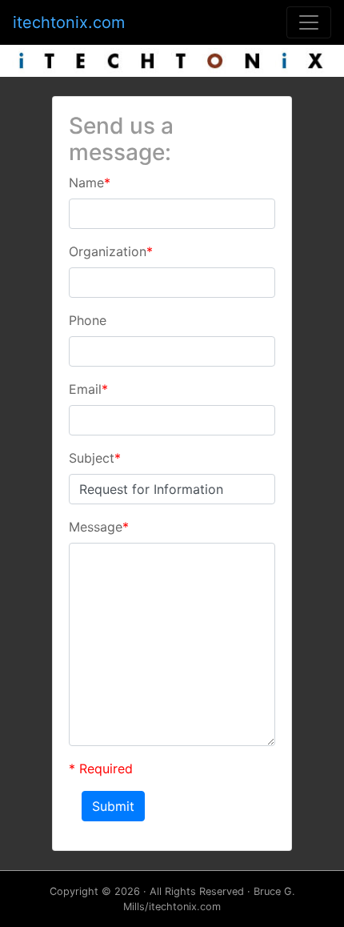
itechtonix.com (69, 22)
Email (88, 389)
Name (89, 183)
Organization (111, 251)
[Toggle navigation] (308, 22)
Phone (87, 320)
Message (99, 527)
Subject (95, 458)
